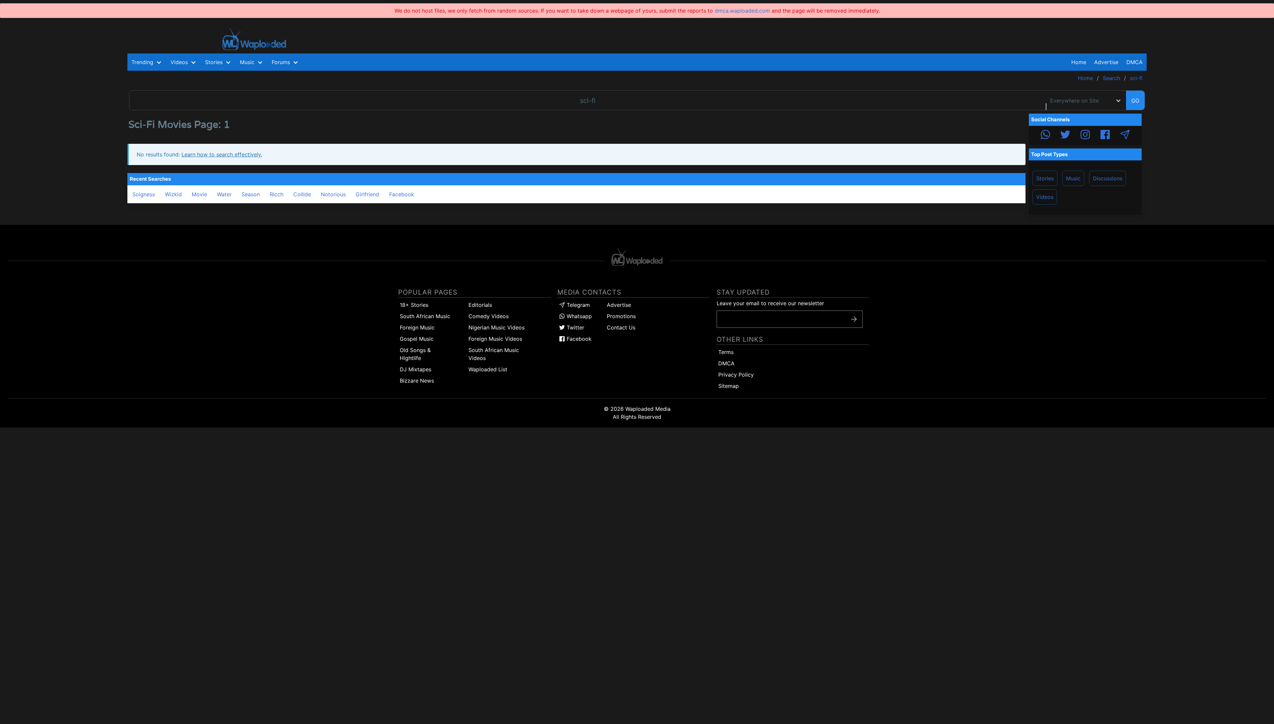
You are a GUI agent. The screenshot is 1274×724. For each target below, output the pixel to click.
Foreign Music (417, 327)
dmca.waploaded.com (742, 10)
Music (1073, 178)
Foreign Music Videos (495, 338)
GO (1135, 100)
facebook (401, 194)
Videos (1044, 197)
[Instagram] (1085, 135)
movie (199, 194)
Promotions (621, 316)
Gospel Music (417, 338)
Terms (726, 352)
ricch (276, 194)
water (224, 194)
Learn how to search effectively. (221, 154)
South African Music (425, 316)
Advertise (619, 305)
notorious (333, 194)
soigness (143, 194)
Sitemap (728, 386)
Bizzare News (417, 380)
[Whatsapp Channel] (1045, 135)
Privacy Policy (736, 374)
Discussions (1107, 178)
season (251, 194)
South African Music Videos (493, 354)
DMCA (1134, 62)
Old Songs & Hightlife (415, 354)
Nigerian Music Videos (496, 327)
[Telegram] (1125, 135)
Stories (1045, 178)
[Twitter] (1065, 135)
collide (302, 194)
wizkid (173, 194)
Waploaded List (487, 369)
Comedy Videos (488, 316)
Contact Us (621, 327)
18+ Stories (414, 305)
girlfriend (367, 194)
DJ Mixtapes (415, 369)
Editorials (480, 305)
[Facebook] (1105, 135)
